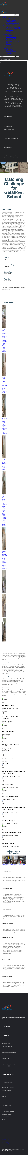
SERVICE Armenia (7, 1122)
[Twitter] (5, 156)
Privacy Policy (5, 1143)
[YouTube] (14, 1066)
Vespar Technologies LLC (17, 1149)
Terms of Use (5, 1139)
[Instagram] (12, 156)
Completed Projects (7, 1114)
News (3, 1119)
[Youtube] (16, 156)
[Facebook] (9, 156)
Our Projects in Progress (8, 1111)
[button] (14, 205)
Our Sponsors (5, 1116)
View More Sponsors (7, 848)
